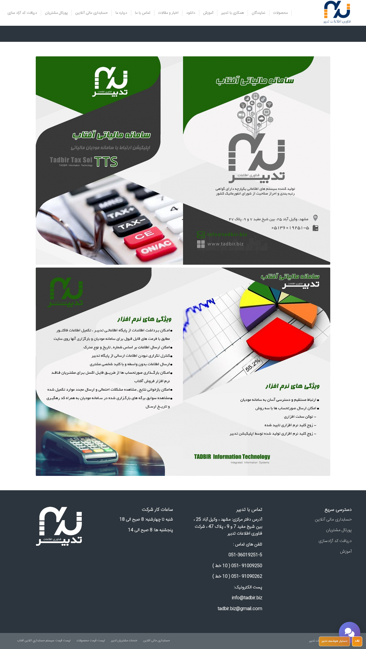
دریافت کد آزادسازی (335, 541)
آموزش (346, 551)
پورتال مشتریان (339, 530)
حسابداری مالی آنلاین (333, 519)
